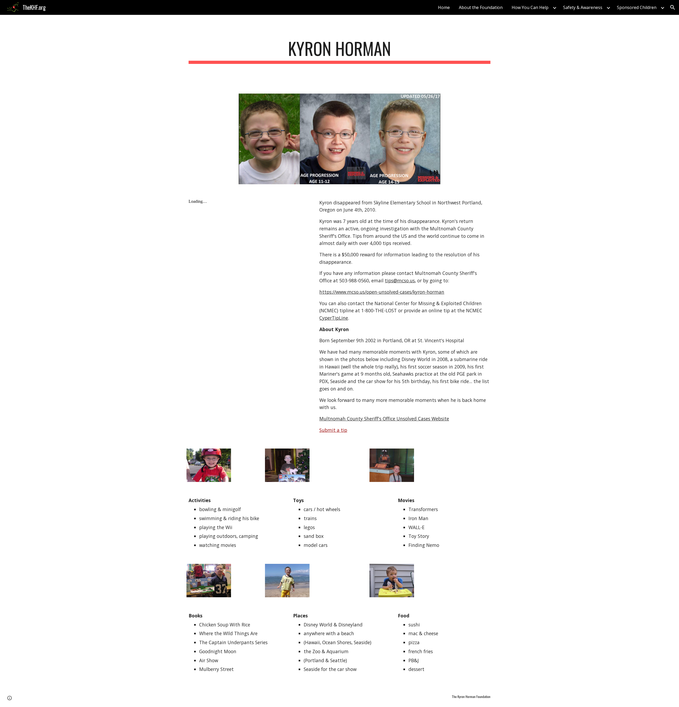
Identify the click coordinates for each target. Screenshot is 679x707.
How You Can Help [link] (530, 7)
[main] (339, 51)
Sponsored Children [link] (636, 7)
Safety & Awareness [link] (582, 7)
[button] (672, 7)
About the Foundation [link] (481, 7)
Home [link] (444, 7)
